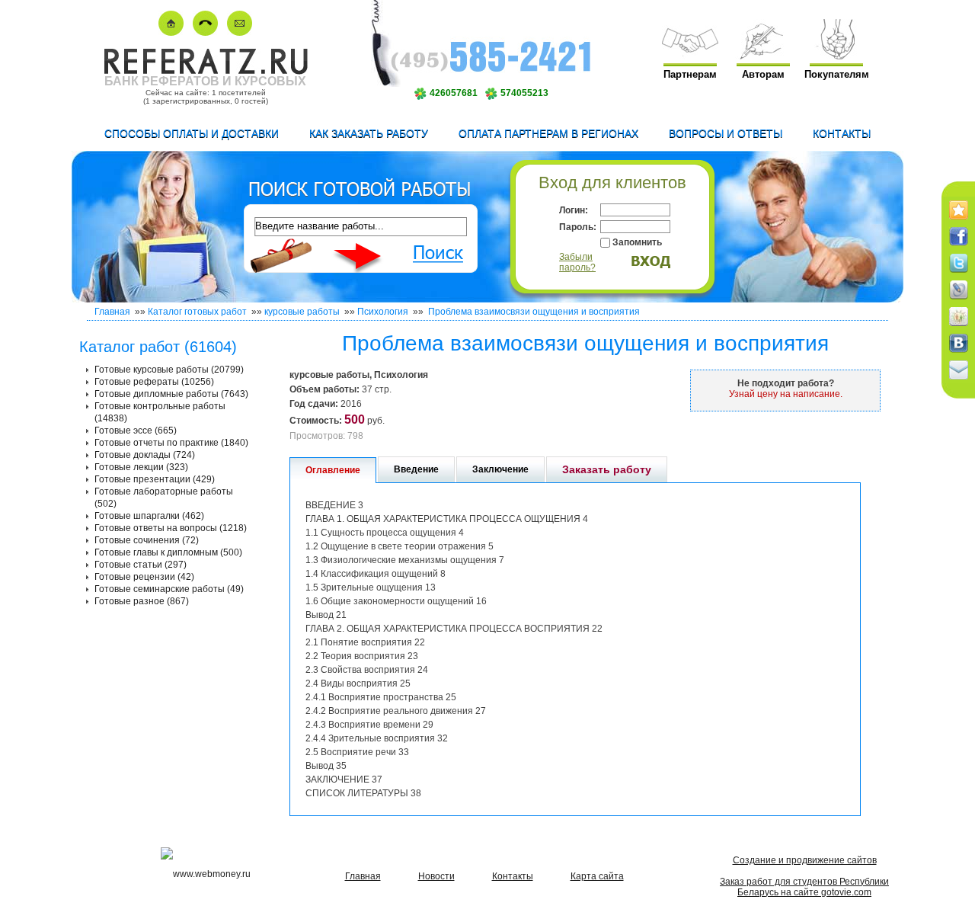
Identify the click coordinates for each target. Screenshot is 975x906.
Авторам (763, 74)
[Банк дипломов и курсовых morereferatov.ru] (171, 32)
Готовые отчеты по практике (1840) (171, 442)
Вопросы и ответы (725, 133)
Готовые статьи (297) (140, 564)
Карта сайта (597, 876)
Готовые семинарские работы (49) (169, 589)
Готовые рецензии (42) (144, 576)
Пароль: (577, 227)
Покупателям (836, 74)
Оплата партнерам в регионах (548, 133)
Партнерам (690, 74)
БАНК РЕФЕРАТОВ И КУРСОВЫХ (205, 81)
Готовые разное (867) (141, 601)
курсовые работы (302, 311)
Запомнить (637, 242)
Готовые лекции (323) (141, 467)
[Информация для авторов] (763, 56)
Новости (436, 876)
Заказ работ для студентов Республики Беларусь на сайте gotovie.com (804, 887)
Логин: (573, 210)
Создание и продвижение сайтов (805, 860)
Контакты (842, 133)
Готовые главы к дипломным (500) (168, 552)
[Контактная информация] (205, 32)
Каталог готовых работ (197, 311)
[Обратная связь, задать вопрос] (239, 32)
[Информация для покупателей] (836, 56)
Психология (382, 311)
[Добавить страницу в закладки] (958, 220)
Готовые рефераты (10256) (154, 381)
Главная (112, 311)
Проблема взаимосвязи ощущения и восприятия (533, 311)
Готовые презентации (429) (154, 479)
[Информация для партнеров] (690, 56)
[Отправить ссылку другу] (958, 380)
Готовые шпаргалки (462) (149, 516)
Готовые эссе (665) (135, 430)
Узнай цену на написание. (785, 394)
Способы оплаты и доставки (191, 133)
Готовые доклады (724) (144, 455)
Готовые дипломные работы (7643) (171, 394)
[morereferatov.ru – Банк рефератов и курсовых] (205, 71)
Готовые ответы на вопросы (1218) (170, 528)
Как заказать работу (368, 133)
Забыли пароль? (577, 262)
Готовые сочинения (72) (146, 540)
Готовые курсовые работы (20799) (169, 369)
